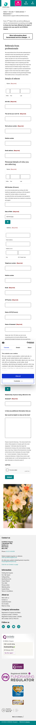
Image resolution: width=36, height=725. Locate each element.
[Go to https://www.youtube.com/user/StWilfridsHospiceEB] (13, 627)
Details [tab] (18, 347)
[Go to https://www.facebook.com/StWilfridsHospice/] (8, 627)
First (11, 95)
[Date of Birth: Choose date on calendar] (7, 222)
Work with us (5, 598)
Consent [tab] (6, 347)
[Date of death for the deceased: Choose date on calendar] (7, 389)
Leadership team (6, 602)
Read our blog (6, 606)
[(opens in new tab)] (18, 666)
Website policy (6, 587)
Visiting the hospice (7, 573)
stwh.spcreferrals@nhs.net (9, 557)
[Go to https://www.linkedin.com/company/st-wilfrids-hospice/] (3, 627)
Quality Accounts (6, 579)
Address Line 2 (9, 248)
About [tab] (29, 347)
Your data (4, 583)
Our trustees (5, 604)
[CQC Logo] (8, 638)
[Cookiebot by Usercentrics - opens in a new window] (26, 343)
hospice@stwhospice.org (9, 561)
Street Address (9, 240)
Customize (17, 381)
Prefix (7, 95)
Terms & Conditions (7, 591)
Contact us (5, 600)
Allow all (18, 376)
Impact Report (6, 581)
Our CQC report (6, 575)
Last (21, 95)
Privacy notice (5, 585)
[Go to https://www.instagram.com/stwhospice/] (18, 627)
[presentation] (17, 470)
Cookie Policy (5, 589)
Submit (9, 477)
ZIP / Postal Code (22, 257)
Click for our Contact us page (10, 564)
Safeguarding (5, 577)
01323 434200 (10, 551)
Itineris (28, 722)
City (7, 257)
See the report (9, 653)
